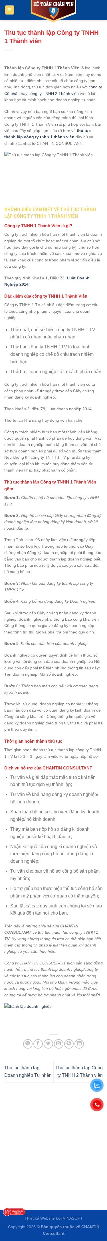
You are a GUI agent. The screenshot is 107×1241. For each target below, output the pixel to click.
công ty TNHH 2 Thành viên (54, 93)
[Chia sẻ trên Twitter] (48, 1044)
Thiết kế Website (40, 1218)
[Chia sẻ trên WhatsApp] (28, 1044)
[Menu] (9, 10)
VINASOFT (73, 1218)
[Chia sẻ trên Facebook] (38, 1044)
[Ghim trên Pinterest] (69, 1044)
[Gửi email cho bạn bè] (58, 1044)
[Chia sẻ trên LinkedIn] (79, 1044)
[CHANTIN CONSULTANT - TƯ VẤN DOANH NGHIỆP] (53, 11)
